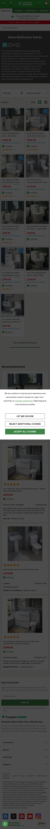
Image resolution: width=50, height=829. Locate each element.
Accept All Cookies (25, 431)
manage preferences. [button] (24, 400)
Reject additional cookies (25, 424)
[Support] (5, 824)
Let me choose (25, 416)
